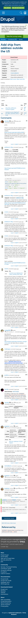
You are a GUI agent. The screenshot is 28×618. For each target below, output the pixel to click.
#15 (26, 465)
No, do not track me (18, 8)
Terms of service (5, 604)
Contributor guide (6, 568)
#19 (26, 507)
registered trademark (14, 613)
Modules (3, 39)
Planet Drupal (5, 555)
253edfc (14, 500)
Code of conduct (5, 573)
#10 (26, 349)
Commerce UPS (12, 39)
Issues (21, 39)
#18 (26, 499)
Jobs (2, 561)
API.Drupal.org (5, 584)
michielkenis (7, 466)
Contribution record (9, 518)
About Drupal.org (6, 603)
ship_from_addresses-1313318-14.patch (10, 108)
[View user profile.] (2, 121)
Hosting (14, 567)
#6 (26, 235)
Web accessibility (5, 599)
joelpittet (25, 109)
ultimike (6, 121)
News (2, 553)
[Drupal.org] (14, 19)
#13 (26, 402)
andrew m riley (8, 147)
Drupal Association (6, 601)
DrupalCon (4, 572)
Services (3, 567)
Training (8, 567)
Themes (3, 592)
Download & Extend (6, 587)
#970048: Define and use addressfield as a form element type (13, 362)
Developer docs (5, 582)
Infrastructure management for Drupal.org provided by (13, 540)
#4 (26, 211)
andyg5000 (7, 330)
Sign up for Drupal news (7, 558)
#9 (26, 330)
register (16, 144)
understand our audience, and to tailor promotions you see (15, 4)
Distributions (4, 594)
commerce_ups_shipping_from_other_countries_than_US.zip (12, 113)
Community (4, 565)
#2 (26, 147)
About (2, 597)
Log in (12, 144)
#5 (26, 221)
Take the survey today (14, 36)
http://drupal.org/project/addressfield (14, 132)
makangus (7, 349)
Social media (4, 556)
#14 (2, 108)
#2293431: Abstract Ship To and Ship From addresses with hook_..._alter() (15, 395)
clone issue (13, 523)
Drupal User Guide (6, 580)
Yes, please (7, 8)
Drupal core (4, 589)
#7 (26, 245)
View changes (16, 391)
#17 (26, 488)
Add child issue (5, 523)
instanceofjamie (15, 73)
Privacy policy (4, 606)
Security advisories (6, 560)
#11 (26, 375)
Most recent (13, 79)
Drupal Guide (4, 579)
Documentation (5, 576)
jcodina (6, 375)
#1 (26, 121)
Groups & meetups (6, 570)
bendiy (6, 389)
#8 (2, 113)
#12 (26, 389)
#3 (26, 195)
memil (6, 269)
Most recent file (21, 79)
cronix (6, 212)
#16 (26, 475)
